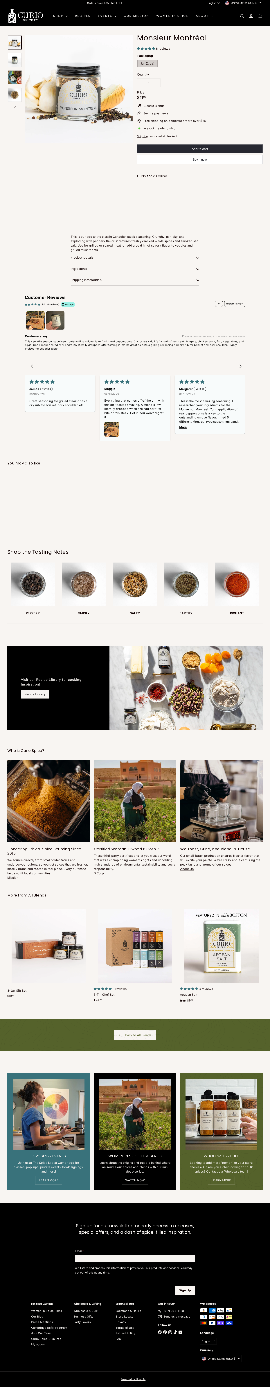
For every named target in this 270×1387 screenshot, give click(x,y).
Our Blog (37, 1316)
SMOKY (84, 613)
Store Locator (125, 1316)
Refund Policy (125, 1333)
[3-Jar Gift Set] (48, 953)
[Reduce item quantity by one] (141, 82)
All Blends (37, 895)
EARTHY (186, 613)
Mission (12, 877)
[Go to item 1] (35, 320)
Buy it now (200, 159)
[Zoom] (79, 89)
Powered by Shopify (133, 1379)
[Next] (14, 105)
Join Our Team (41, 1333)
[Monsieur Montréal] (199, 194)
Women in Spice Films (46, 1311)
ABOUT (203, 16)
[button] (146, 48)
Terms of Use (125, 1327)
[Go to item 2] (55, 320)
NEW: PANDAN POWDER (105, 3)
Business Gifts (83, 1316)
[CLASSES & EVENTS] (48, 1114)
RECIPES (83, 16)
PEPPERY (33, 613)
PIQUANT (237, 613)
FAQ (118, 1339)
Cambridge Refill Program (49, 1327)
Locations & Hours (128, 1311)
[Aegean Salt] (221, 955)
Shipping (142, 136)
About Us (187, 869)
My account (39, 1344)
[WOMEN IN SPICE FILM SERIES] (135, 1114)
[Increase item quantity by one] (156, 82)
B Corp (99, 873)
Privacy (121, 1322)
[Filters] (219, 304)
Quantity (143, 74)
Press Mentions (42, 1322)
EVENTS (106, 16)
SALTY (135, 613)
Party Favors (82, 1322)
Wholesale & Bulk (85, 1311)
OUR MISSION (136, 16)
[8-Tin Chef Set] (135, 955)
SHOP (59, 16)
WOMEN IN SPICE (172, 16)
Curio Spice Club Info (46, 1339)
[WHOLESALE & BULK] (221, 1114)
